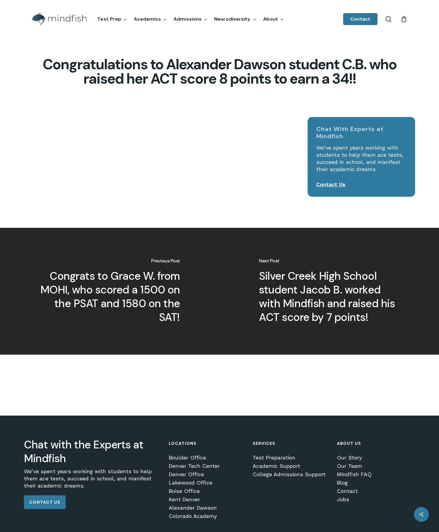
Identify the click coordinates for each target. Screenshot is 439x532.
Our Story (349, 458)
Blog (342, 483)
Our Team (349, 466)
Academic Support (276, 466)
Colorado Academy (193, 516)
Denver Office (186, 474)
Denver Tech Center (194, 466)
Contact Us (330, 184)
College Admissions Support (289, 474)
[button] (45, 502)
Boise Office (184, 491)
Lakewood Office (190, 483)
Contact (347, 491)
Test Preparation (274, 458)
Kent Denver (184, 499)
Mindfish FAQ (354, 474)
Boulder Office (187, 458)
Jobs (343, 499)
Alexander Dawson (193, 508)
